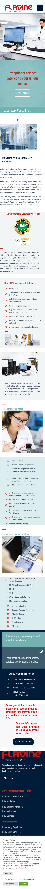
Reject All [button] (8, 873)
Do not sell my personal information (19, 879)
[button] (40, 8)
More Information (21, 868)
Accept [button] (23, 884)
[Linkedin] (5, 778)
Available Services (9, 821)
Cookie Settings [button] (10, 884)
